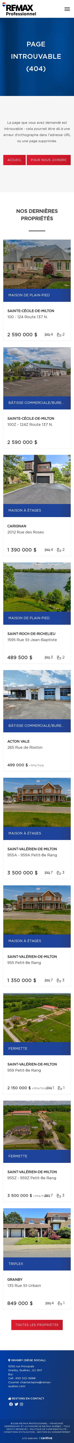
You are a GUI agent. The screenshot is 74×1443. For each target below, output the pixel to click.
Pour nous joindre (49, 160)
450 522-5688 (25, 1378)
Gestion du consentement (54, 1432)
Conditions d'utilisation (19, 1432)
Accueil (14, 160)
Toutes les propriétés (37, 1325)
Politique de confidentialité (48, 1429)
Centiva (45, 1438)
